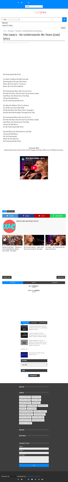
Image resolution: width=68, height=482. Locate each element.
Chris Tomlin (36, 399)
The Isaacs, (27, 42)
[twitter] (21, 2)
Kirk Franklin (32, 405)
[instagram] (28, 2)
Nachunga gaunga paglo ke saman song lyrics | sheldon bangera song (38, 328)
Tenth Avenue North (26, 414)
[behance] (42, 479)
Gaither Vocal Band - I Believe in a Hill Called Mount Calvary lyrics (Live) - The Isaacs (11, 249)
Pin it (43, 216)
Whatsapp (59, 216)
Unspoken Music (39, 414)
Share (27, 216)
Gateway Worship (25, 402)
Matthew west (43, 405)
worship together (25, 423)
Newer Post (6, 277)
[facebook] (18, 2)
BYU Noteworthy (25, 397)
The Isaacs (11, 31)
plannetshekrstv (38, 420)
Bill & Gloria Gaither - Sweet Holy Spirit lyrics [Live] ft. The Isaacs (34, 248)
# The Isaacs (10, 211)
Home (4, 31)
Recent (34, 322)
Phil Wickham (32, 408)
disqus (34, 282)
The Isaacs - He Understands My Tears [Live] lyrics (55, 248)
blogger (12, 282)
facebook (54, 282)
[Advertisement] (34, 58)
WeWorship (13, 476)
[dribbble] (35, 479)
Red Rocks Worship (26, 411)
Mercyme (22, 408)
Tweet (12, 216)
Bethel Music (36, 397)
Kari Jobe (23, 405)
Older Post (61, 277)
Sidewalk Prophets (40, 411)
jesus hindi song (38, 417)
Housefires (36, 402)
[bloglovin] (32, 479)
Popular (25, 322)
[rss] (39, 479)
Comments (43, 322)
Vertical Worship (25, 417)
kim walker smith (25, 420)
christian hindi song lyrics (33, 476)
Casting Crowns (25, 399)
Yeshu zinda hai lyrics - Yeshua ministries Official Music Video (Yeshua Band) (38, 335)
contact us (24, 349)
